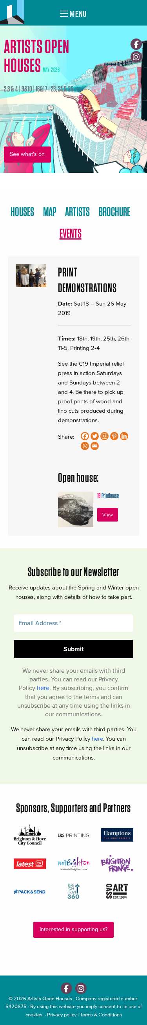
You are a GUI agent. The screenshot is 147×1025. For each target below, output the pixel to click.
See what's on (27, 154)
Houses (22, 211)
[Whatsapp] (85, 446)
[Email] (95, 446)
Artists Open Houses (49, 998)
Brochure (114, 211)
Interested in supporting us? (74, 929)
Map (49, 211)
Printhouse (108, 495)
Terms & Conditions (101, 1015)
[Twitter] (95, 436)
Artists (77, 211)
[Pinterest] (114, 436)
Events (71, 233)
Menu (77, 14)
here (43, 687)
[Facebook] (136, 44)
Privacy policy (61, 1015)
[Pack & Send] (30, 891)
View (107, 514)
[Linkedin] (124, 436)
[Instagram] (136, 56)
